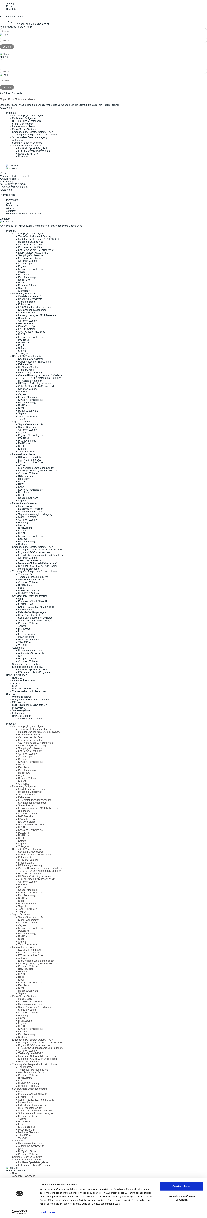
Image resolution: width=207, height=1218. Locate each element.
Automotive (18, 140)
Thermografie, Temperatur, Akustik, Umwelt (35, 134)
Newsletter (12, 9)
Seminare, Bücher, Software (27, 143)
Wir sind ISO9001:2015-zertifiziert (24, 213)
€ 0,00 (11, 21)
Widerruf (10, 208)
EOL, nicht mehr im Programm (34, 151)
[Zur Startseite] (4, 34)
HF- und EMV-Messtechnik (26, 121)
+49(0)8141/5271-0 (10, 64)
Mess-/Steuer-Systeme (24, 129)
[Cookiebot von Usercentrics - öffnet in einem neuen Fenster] (19, 1212)
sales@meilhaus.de (18, 187)
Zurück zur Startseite (11, 93)
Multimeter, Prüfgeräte (24, 118)
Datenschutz (13, 205)
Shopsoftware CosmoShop (67, 225)
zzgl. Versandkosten (38, 225)
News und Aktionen (28, 153)
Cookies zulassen (181, 1186)
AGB (8, 202)
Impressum (12, 200)
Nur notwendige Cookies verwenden (182, 1198)
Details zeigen (47, 1212)
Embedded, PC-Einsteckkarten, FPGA (32, 132)
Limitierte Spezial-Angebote (33, 148)
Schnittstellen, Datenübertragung (29, 137)
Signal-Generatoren (22, 123)
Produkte (11, 113)
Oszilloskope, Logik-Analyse (27, 115)
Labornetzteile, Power (24, 126)
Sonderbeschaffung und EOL (27, 145)
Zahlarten (11, 211)
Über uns (23, 156)
